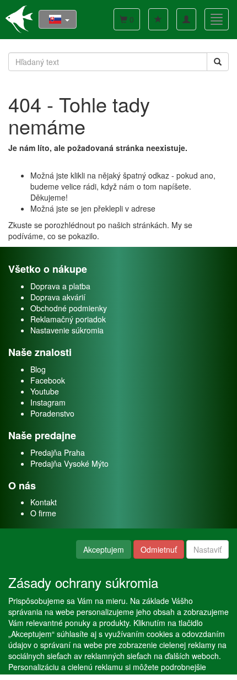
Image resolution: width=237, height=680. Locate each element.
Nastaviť (207, 549)
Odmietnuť (159, 549)
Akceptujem (103, 549)
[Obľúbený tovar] (158, 19)
